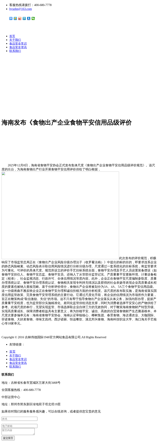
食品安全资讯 (18, 47)
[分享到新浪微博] (20, 18)
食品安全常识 (18, 43)
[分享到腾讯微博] (24, 18)
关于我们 (15, 39)
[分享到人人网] (28, 18)
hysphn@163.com (20, 8)
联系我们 (15, 50)
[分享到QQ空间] (15, 18)
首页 (12, 36)
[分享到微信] (33, 18)
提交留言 (8, 438)
